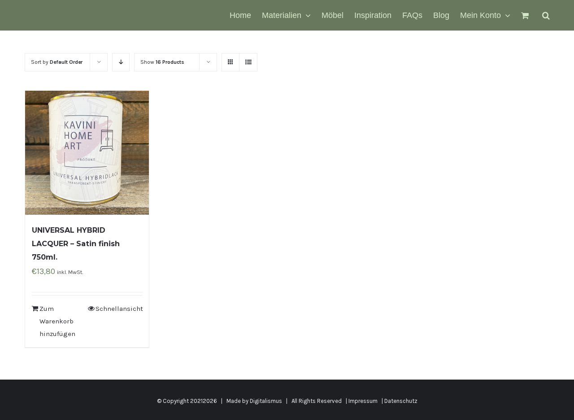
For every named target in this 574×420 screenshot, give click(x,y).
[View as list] (248, 62)
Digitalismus (266, 401)
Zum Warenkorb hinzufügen (57, 321)
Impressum (363, 401)
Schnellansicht (119, 309)
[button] (546, 15)
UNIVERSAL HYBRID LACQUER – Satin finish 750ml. (76, 243)
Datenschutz (400, 401)
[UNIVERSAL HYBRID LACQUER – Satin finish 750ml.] (87, 153)
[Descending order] (121, 62)
